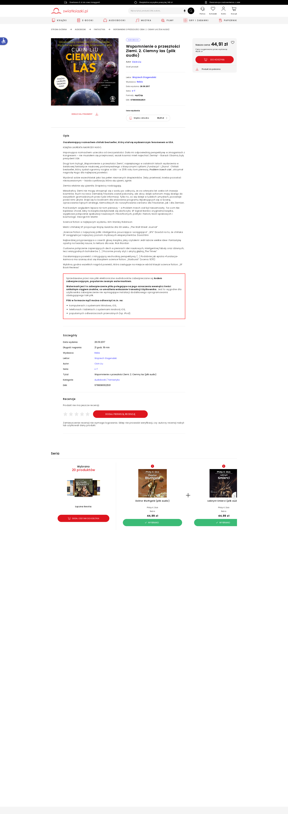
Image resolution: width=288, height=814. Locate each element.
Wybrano (153, 522)
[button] (184, 11)
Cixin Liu (136, 61)
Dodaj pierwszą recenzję (120, 414)
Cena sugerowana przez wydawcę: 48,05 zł (211, 50)
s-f (133, 90)
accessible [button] (3, 41)
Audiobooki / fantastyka (107, 379)
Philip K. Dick (152, 507)
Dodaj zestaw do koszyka (85, 518)
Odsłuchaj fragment (82, 114)
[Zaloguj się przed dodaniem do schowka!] (232, 42)
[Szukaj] (191, 10)
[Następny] (234, 496)
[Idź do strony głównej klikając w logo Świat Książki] (69, 11)
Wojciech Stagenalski (144, 77)
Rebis (140, 81)
